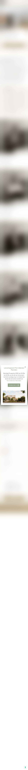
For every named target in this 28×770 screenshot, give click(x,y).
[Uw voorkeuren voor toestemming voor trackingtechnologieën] (25, 767)
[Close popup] (25, 367)
